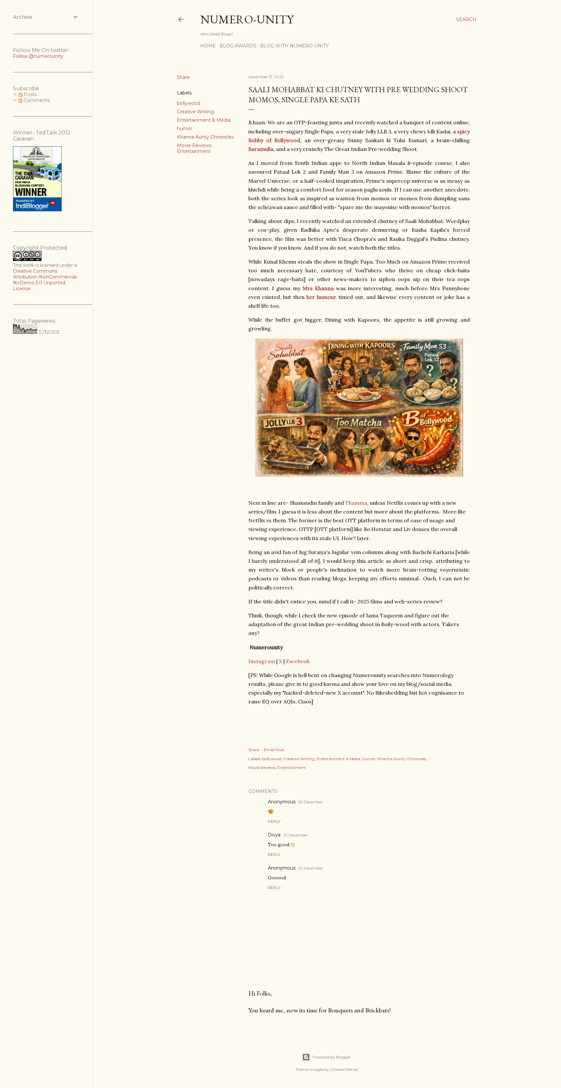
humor (184, 128)
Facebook (298, 661)
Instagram (261, 661)
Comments (36, 100)
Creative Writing (195, 112)
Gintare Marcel (344, 1069)
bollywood (188, 103)
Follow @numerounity (38, 56)
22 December (310, 801)
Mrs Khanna (318, 288)
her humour (322, 297)
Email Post (274, 749)
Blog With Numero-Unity (294, 46)
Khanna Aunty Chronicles (205, 137)
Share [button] (183, 77)
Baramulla (260, 149)
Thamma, (356, 503)
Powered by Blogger (332, 1057)
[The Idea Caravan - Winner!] (37, 210)
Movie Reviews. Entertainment (194, 148)
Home (208, 46)
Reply (274, 821)
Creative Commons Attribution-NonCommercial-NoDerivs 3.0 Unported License (45, 279)
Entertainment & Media (204, 120)
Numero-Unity (246, 19)
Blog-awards (237, 46)
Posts (29, 94)
